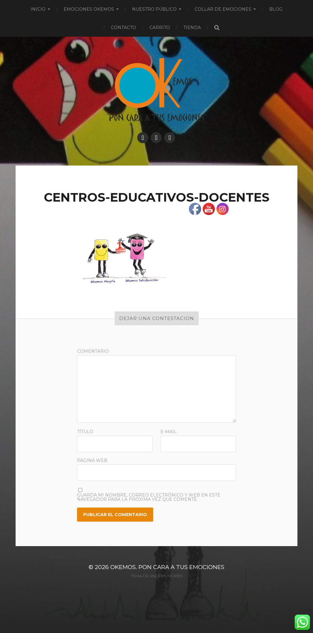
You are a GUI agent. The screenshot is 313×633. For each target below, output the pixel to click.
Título (85, 432)
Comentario (93, 351)
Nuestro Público (154, 9)
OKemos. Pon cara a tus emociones (167, 567)
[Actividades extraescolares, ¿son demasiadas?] (156, 137)
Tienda (192, 27)
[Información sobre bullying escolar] (169, 137)
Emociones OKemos (89, 9)
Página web (92, 460)
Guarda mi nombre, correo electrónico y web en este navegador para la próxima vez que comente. (148, 497)
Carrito (159, 27)
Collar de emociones (223, 9)
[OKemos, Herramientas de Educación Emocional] (142, 137)
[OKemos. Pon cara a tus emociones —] (156, 91)
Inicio (38, 9)
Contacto (123, 27)
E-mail (168, 432)
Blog (275, 9)
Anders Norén (165, 575)
